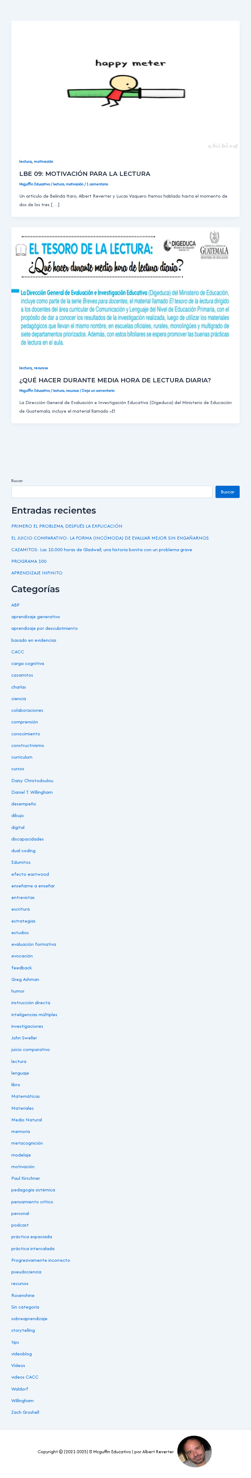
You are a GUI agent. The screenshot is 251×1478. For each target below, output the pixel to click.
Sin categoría (25, 1306)
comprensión (24, 721)
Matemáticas (25, 1096)
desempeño (23, 803)
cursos (17, 768)
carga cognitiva (27, 663)
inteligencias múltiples (34, 1014)
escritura (20, 908)
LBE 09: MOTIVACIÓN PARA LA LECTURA (84, 173)
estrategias (23, 920)
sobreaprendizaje (29, 1318)
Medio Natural (26, 1119)
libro (15, 1084)
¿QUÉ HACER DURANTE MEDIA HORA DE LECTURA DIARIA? (115, 380)
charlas (18, 686)
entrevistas (23, 897)
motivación (43, 161)
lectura (25, 161)
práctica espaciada (31, 1236)
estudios (20, 932)
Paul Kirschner (25, 1178)
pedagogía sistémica (33, 1189)
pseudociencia (26, 1271)
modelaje (21, 1154)
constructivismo (27, 745)
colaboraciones (27, 710)
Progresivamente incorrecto (40, 1260)
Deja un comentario (98, 390)
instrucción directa (30, 1002)
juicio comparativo (30, 1049)
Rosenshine (23, 1295)
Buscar (17, 481)
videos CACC (25, 1376)
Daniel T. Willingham (32, 792)
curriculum (21, 756)
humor (17, 990)
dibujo (17, 815)
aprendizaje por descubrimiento (44, 628)
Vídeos (18, 1365)
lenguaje (20, 1072)
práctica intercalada (32, 1248)
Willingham (22, 1400)
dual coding (23, 850)
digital (17, 827)
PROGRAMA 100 (29, 561)
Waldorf (19, 1388)
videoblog (21, 1353)
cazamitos (22, 674)
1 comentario (97, 184)
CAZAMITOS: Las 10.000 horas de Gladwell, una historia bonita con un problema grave (101, 549)
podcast (20, 1224)
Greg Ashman (25, 979)
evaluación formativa (33, 944)
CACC (17, 651)
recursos (41, 368)
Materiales (22, 1108)
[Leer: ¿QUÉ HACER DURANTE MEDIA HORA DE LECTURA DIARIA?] (125, 290)
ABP (15, 604)
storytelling (23, 1330)
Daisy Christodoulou (32, 780)
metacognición (27, 1142)
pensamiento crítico (32, 1201)
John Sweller (24, 1037)
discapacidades (27, 838)
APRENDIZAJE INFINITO (36, 572)
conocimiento (25, 733)
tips (15, 1342)
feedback (21, 967)
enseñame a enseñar (33, 885)
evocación (22, 955)
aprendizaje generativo (35, 616)
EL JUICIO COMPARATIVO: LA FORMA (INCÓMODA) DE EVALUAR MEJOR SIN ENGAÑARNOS (110, 537)
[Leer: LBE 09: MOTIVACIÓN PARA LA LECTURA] (125, 84)
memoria (20, 1131)
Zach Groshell (25, 1412)
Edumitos (21, 862)
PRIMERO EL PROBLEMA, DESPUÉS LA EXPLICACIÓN (66, 525)
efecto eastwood (30, 874)
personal (20, 1213)
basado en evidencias (33, 640)
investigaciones (27, 1026)
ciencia (18, 698)
